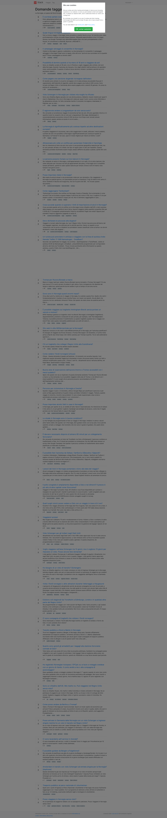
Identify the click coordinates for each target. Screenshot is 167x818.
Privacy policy (91, 24)
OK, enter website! (83, 29)
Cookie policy (81, 24)
